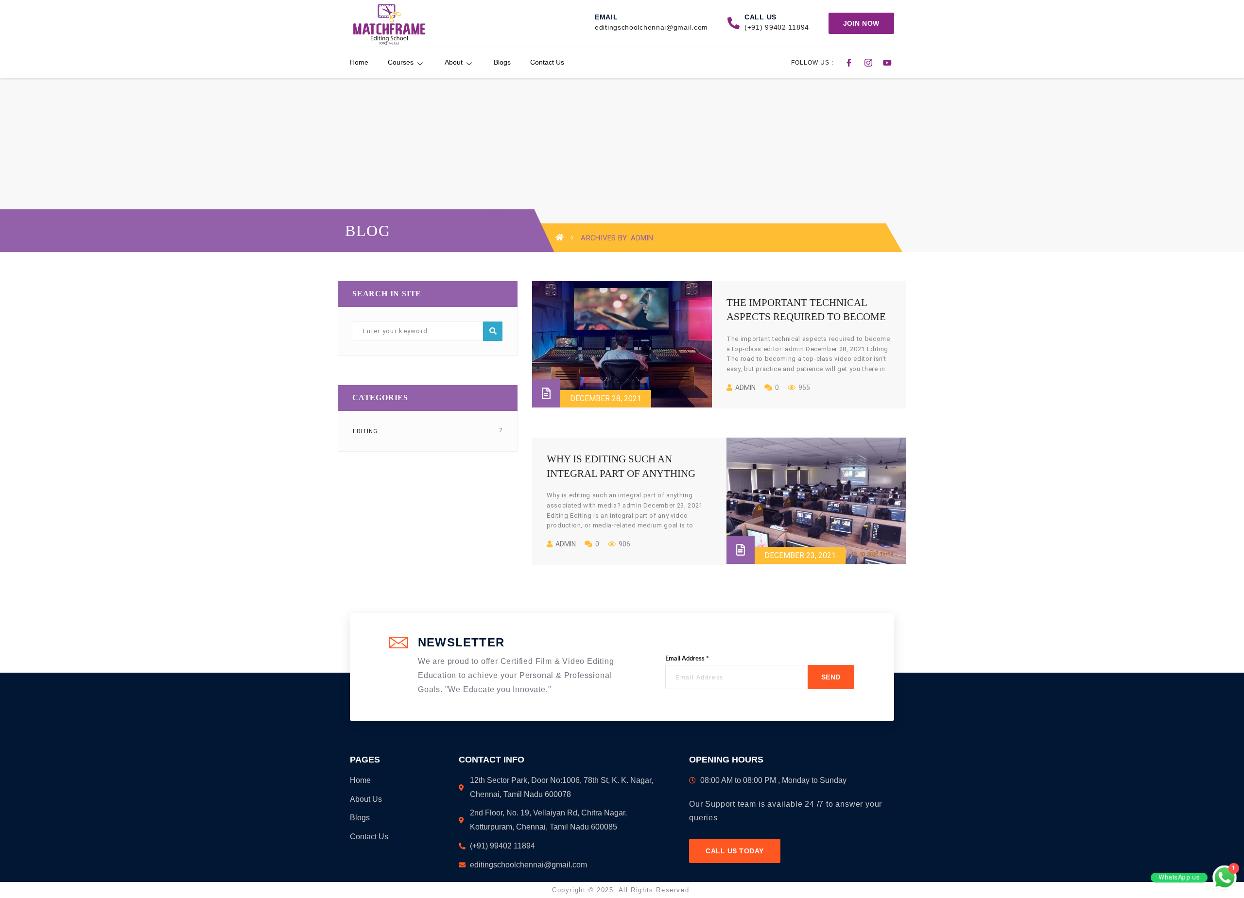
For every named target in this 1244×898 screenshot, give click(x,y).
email (606, 17)
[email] (584, 23)
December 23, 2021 (800, 555)
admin (745, 387)
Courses (401, 62)
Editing (365, 431)
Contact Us (547, 62)
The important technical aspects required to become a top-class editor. (806, 317)
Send (831, 677)
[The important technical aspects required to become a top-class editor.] (622, 344)
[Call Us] (733, 23)
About (454, 62)
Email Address (687, 659)
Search (492, 331)
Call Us (760, 17)
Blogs (502, 62)
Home (359, 62)
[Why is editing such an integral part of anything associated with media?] (816, 501)
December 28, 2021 (605, 398)
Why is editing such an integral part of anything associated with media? (621, 473)
